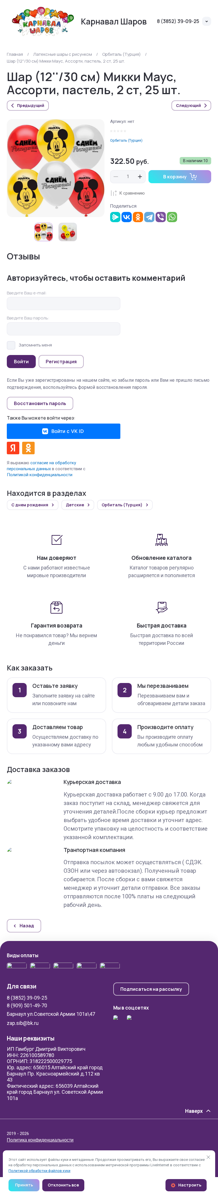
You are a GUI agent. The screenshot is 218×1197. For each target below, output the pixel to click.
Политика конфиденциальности (40, 1140)
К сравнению (132, 193)
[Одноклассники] (138, 217)
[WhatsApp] (172, 217)
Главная (15, 54)
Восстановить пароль (40, 403)
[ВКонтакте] (126, 217)
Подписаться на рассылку (151, 989)
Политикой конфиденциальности (39, 474)
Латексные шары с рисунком (62, 54)
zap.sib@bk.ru (23, 1023)
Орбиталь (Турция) (121, 54)
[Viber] (161, 217)
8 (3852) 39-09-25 (178, 21)
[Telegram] (149, 217)
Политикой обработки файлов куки (39, 1171)
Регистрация (61, 361)
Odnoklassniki (28, 448)
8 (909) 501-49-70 (27, 1005)
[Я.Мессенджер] (115, 217)
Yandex (13, 448)
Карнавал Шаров (114, 21)
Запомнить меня (35, 345)
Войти (21, 361)
